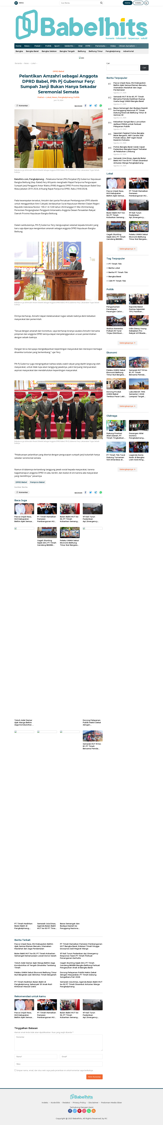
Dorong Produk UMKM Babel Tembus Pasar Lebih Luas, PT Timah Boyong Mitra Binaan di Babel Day (116, 394)
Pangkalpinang (113, 51)
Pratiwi (41, 97)
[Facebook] (70, 1111)
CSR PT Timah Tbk (117, 281)
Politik (48, 46)
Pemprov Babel (37, 482)
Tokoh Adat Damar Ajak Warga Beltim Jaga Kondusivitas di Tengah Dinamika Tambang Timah (24, 722)
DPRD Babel (58, 71)
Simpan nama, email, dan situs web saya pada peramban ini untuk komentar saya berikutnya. (55, 1070)
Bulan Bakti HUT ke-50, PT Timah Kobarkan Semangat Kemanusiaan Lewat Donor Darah (69, 519)
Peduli (37, 46)
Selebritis (69, 46)
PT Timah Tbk (115, 264)
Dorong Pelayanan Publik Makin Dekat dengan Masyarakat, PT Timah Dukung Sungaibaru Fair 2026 (92, 722)
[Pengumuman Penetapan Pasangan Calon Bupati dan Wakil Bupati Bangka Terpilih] (116, 298)
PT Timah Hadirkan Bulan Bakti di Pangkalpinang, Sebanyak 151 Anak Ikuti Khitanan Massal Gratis (23, 925)
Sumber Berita (21, 487)
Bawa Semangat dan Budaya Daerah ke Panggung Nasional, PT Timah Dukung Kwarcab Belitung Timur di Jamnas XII (70, 925)
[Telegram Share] (96, 105)
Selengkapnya (127, 249)
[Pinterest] (79, 1111)
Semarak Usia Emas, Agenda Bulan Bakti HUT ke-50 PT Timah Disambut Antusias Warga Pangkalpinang (47, 925)
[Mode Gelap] (146, 3)
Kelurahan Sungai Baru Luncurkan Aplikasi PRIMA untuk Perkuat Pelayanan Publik (129, 124)
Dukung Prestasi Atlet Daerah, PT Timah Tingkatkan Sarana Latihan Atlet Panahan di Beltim (116, 435)
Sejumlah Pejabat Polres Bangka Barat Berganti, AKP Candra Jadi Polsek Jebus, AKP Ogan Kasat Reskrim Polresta (128, 136)
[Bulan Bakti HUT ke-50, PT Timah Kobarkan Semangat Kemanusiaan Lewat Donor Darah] (70, 508)
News (27, 46)
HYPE (87, 46)
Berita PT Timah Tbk (118, 272)
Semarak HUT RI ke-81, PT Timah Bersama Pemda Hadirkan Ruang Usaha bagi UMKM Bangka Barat (92, 746)
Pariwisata (100, 46)
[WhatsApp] (89, 1111)
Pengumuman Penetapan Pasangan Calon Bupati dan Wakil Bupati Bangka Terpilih (114, 309)
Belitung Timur (96, 51)
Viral (80, 46)
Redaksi (66, 1102)
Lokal (48, 97)
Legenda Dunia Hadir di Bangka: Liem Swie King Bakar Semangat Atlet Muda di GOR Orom (137, 457)
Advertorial (128, 51)
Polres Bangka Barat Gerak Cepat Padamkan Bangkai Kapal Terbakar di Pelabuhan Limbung (130, 149)
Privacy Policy (79, 1102)
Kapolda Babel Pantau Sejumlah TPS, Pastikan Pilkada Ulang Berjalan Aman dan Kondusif (138, 309)
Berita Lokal (114, 268)
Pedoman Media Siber (111, 1102)
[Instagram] (84, 1111)
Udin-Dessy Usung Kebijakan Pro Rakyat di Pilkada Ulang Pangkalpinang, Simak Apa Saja (137, 330)
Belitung (82, 51)
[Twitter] (75, 1111)
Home (127, 3)
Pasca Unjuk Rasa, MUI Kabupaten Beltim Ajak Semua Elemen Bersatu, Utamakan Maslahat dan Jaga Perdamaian (23, 519)
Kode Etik (55, 1102)
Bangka (19, 51)
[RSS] (94, 1111)
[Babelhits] (81, 24)
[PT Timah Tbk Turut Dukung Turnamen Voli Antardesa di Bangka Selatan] (116, 447)
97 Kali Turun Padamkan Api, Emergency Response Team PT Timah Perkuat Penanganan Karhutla (92, 519)
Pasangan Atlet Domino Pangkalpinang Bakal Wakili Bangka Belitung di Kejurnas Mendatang (138, 435)
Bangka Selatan (49, 51)
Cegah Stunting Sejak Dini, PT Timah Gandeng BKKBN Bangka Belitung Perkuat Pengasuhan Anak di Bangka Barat (47, 542)
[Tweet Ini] (90, 105)
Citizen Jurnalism (127, 46)
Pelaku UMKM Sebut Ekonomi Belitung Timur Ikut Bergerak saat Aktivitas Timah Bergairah (69, 542)
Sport (57, 46)
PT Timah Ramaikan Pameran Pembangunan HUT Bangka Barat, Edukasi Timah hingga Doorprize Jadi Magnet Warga (46, 519)
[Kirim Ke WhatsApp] (101, 105)
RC (106, 1118)
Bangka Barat (32, 51)
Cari (108, 63)
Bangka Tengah (67, 51)
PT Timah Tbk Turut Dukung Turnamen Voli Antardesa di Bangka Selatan (115, 457)
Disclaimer (93, 1102)
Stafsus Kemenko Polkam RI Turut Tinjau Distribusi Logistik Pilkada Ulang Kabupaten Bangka (114, 330)
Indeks (138, 3)
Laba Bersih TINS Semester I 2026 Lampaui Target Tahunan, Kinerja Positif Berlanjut (137, 394)
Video (113, 46)
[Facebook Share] (85, 105)
